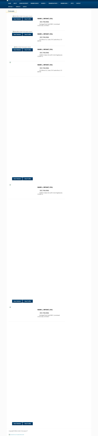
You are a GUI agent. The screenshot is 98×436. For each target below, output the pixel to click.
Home (9, 3)
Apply (72, 3)
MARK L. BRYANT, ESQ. (45, 18)
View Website (17, 19)
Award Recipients (23, 3)
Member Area (64, 3)
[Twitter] (11, 22)
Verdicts (18, 6)
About (15, 3)
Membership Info (53, 3)
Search (25, 6)
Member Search (35, 3)
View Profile (27, 19)
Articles (10, 6)
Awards (43, 3)
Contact (78, 3)
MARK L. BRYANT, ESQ (45, 65)
